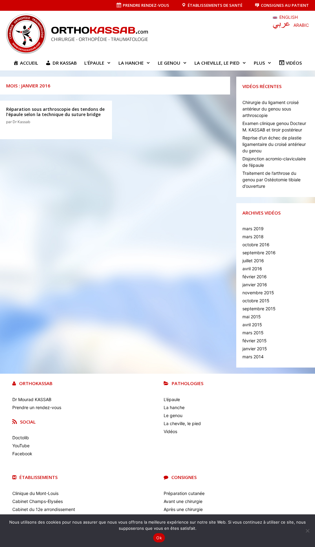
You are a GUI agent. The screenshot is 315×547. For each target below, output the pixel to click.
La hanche (131, 63)
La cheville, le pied (217, 63)
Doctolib (20, 437)
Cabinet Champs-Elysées (37, 501)
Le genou (169, 63)
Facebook (22, 453)
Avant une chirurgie (183, 501)
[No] (307, 531)
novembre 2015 (258, 292)
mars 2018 (253, 236)
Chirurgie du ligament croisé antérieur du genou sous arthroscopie (270, 109)
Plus (259, 63)
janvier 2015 (254, 348)
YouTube (21, 445)
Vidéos (170, 431)
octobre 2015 (255, 300)
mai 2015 (251, 316)
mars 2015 (253, 332)
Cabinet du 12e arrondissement (43, 509)
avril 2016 (252, 268)
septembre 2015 (259, 308)
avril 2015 (252, 324)
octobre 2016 (255, 244)
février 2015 (254, 340)
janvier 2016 (254, 284)
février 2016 (254, 276)
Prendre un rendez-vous (36, 407)
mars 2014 (253, 356)
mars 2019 (253, 228)
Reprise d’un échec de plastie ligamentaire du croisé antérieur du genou (274, 144)
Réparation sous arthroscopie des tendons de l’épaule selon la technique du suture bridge (55, 111)
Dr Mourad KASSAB (31, 399)
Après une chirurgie (183, 509)
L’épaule (94, 63)
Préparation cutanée (184, 493)
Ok (159, 537)
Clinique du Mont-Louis (35, 493)
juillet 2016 (253, 260)
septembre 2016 (259, 252)
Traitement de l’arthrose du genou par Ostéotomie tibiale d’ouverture (271, 180)
